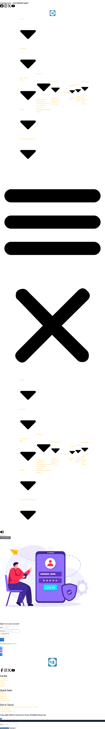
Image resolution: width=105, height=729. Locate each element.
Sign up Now (13, 643)
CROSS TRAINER (24, 78)
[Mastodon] (52, 650)
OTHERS (77, 100)
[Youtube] (13, 6)
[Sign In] (2, 532)
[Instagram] (5, 6)
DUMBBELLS (54, 98)
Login (2, 639)
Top (1, 718)
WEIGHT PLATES (55, 100)
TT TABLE (77, 96)
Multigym (38, 111)
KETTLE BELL (54, 104)
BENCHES (39, 107)
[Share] (52, 655)
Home (18, 92)
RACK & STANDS (40, 105)
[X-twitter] (9, 6)
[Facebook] (2, 6)
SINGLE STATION (41, 99)
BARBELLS (53, 102)
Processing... (12, 728)
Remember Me (5, 633)
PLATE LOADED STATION (43, 103)
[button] (52, 273)
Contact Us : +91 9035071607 (14, 3)
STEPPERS (83, 99)
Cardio (3, 675)
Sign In (3, 535)
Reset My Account (4, 728)
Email (1, 627)
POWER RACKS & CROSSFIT (43, 109)
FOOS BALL (78, 98)
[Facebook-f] (2, 670)
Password (2, 631)
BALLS (82, 97)
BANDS (83, 95)
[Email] (52, 652)
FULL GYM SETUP (64, 92)
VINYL (71, 99)
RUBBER (71, 97)
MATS (82, 101)
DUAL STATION (40, 101)
